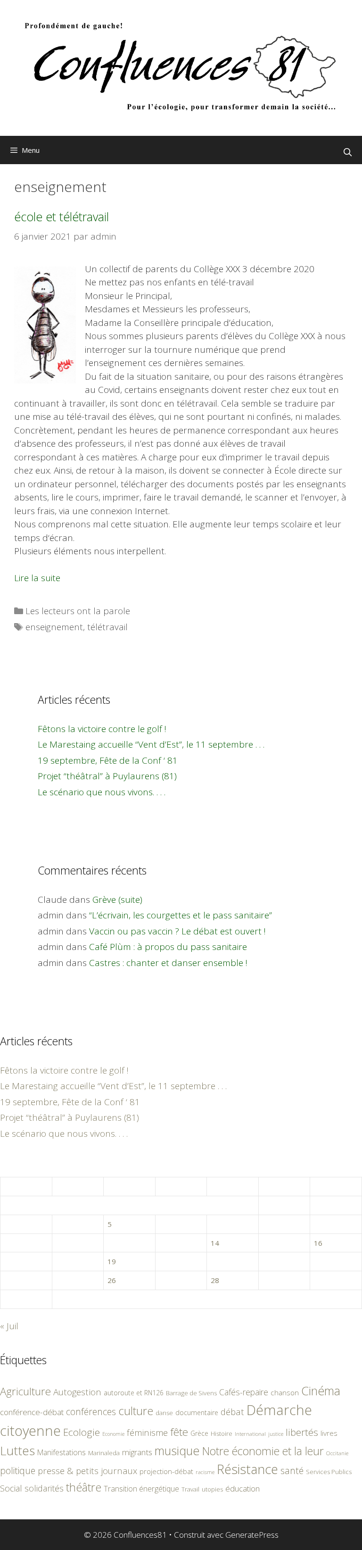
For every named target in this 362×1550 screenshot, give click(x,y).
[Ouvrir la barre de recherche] (347, 152)
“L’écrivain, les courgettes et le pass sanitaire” (180, 915)
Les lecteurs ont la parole (77, 611)
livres (329, 1433)
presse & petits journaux (87, 1470)
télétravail (107, 627)
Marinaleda (104, 1453)
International (250, 1433)
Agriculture (25, 1391)
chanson (285, 1393)
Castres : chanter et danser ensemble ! (168, 963)
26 (111, 1280)
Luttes (17, 1450)
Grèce (199, 1433)
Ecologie (81, 1432)
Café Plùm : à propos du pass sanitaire (168, 947)
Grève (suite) (117, 899)
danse (164, 1412)
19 (111, 1261)
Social (11, 1488)
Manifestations (61, 1452)
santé (292, 1470)
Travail (190, 1489)
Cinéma (320, 1391)
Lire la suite (37, 578)
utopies (212, 1489)
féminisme (147, 1432)
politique (17, 1470)
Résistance (247, 1469)
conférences (91, 1411)
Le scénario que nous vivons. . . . (101, 792)
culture (135, 1410)
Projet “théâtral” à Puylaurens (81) (107, 776)
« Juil (9, 1326)
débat (232, 1411)
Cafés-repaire (243, 1392)
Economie (113, 1434)
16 (318, 1243)
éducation (242, 1488)
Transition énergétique (141, 1488)
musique (177, 1450)
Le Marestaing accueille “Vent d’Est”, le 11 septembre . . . (151, 744)
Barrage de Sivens (191, 1393)
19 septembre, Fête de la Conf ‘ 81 (108, 760)
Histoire (221, 1433)
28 (215, 1280)
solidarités (44, 1488)
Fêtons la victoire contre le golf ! (102, 729)
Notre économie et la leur (263, 1450)
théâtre (83, 1487)
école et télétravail (61, 216)
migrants (137, 1452)
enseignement (54, 627)
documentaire (196, 1412)
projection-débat (166, 1471)
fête (179, 1432)
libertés (302, 1432)
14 (215, 1243)
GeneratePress (252, 1534)
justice (275, 1433)
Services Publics (329, 1472)
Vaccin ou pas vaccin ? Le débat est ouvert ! (177, 931)
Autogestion (77, 1392)
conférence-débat (32, 1412)
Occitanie (337, 1453)
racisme (205, 1471)
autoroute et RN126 (134, 1392)
